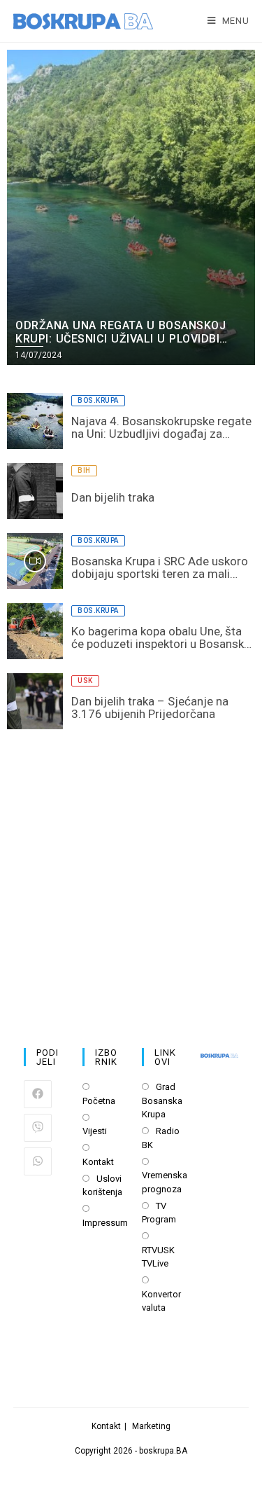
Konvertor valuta (161, 1301)
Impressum (105, 1222)
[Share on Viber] (38, 1128)
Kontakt (98, 1162)
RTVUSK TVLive (158, 1257)
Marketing (151, 1426)
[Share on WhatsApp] (38, 1161)
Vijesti (94, 1131)
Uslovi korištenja (102, 1185)
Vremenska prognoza (164, 1182)
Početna (98, 1101)
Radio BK (161, 1138)
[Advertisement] (131, 874)
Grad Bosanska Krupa (162, 1100)
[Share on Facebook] (38, 1094)
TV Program (159, 1213)
